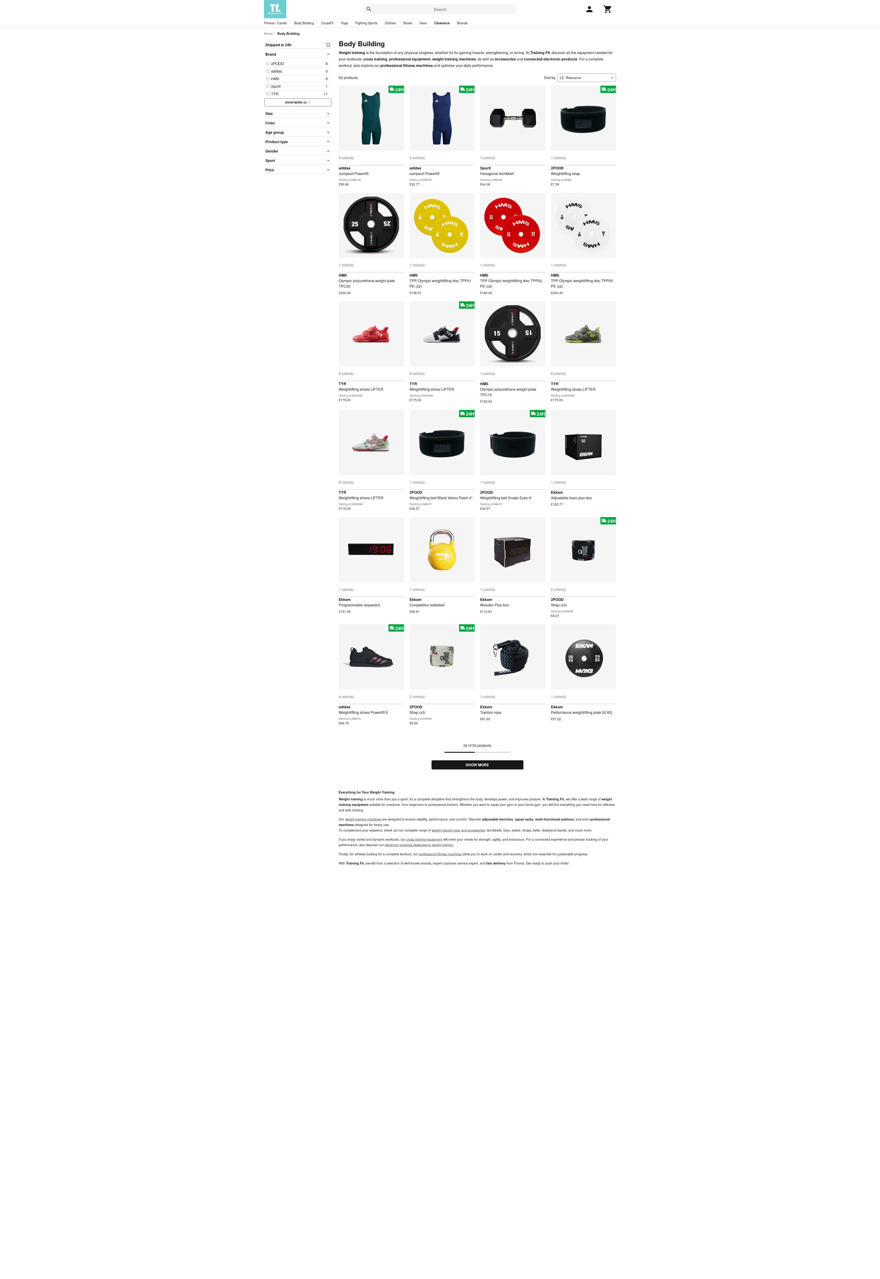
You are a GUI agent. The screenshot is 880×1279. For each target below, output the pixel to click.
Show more (477, 764)
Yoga (344, 23)
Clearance (442, 23)
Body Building (304, 23)
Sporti (485, 168)
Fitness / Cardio (275, 23)
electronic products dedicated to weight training (419, 845)
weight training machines (363, 819)
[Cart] (607, 9)
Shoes (407, 23)
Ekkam (557, 492)
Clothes (390, 23)
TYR (342, 383)
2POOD (557, 168)
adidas (344, 168)
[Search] (369, 9)
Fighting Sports (366, 23)
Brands (462, 23)
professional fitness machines (440, 854)
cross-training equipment (424, 839)
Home (268, 33)
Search (440, 9)
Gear (423, 23)
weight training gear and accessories (458, 830)
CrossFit (327, 23)
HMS (343, 275)
